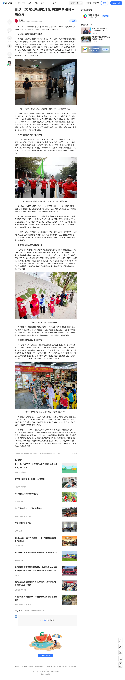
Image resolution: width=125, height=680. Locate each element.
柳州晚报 (17, 472)
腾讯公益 (59, 666)
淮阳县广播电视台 (20, 516)
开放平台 (42, 666)
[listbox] (46, 532)
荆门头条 (17, 501)
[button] (105, 16)
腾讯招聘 (53, 666)
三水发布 (17, 560)
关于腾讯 (17, 666)
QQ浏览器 (64, 666)
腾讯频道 (71, 666)
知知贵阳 (17, 545)
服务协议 (31, 666)
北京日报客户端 (19, 590)
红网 (16, 575)
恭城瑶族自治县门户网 (21, 604)
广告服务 (48, 666)
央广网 (16, 531)
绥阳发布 (17, 487)
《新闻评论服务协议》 (39, 611)
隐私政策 (37, 666)
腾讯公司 (43, 674)
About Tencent (24, 666)
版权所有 (48, 674)
